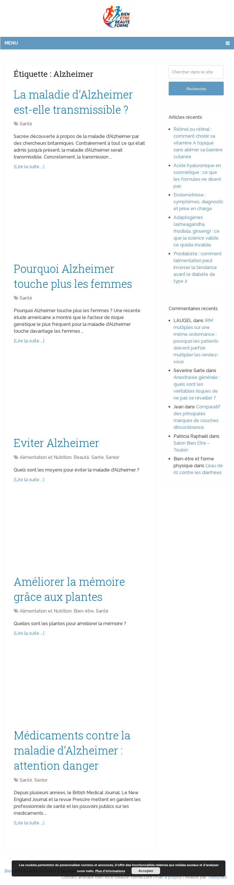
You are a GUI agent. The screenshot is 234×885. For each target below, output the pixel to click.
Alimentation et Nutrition (46, 457)
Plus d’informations (110, 871)
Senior (112, 457)
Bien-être (84, 611)
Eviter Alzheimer (56, 443)
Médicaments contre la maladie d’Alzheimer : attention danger (72, 750)
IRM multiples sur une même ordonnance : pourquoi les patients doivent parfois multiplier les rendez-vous (196, 341)
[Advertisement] (80, 219)
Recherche (196, 89)
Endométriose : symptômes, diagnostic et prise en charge (198, 201)
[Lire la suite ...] (29, 166)
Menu (11, 43)
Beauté (81, 457)
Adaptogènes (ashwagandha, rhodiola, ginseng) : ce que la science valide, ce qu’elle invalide (196, 231)
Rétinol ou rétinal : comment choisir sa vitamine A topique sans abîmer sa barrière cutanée (198, 143)
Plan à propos (168, 877)
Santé (26, 124)
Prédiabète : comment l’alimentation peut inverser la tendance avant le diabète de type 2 (198, 267)
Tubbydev (217, 877)
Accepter (146, 870)
